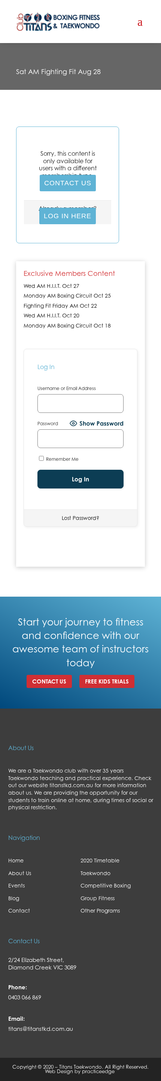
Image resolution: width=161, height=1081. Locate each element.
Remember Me (62, 459)
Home (16, 860)
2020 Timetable (99, 860)
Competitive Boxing (105, 885)
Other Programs (100, 910)
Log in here (67, 216)
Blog (13, 898)
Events (16, 885)
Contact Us (67, 183)
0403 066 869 (24, 997)
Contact (19, 910)
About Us (19, 873)
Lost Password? (80, 518)
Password (47, 423)
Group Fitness (97, 898)
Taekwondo (95, 873)
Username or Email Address (66, 388)
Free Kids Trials (107, 681)
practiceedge (99, 1071)
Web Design (59, 1071)
